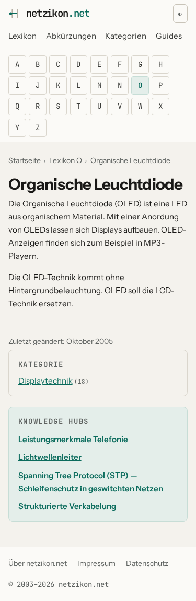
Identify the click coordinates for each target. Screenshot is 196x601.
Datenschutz (147, 563)
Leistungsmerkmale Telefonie (73, 439)
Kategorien (125, 36)
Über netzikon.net (37, 563)
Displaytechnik (45, 381)
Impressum (96, 563)
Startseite (24, 160)
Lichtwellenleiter (50, 457)
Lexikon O (65, 160)
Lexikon (22, 36)
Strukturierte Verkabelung (67, 506)
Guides (169, 36)
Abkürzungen (71, 36)
